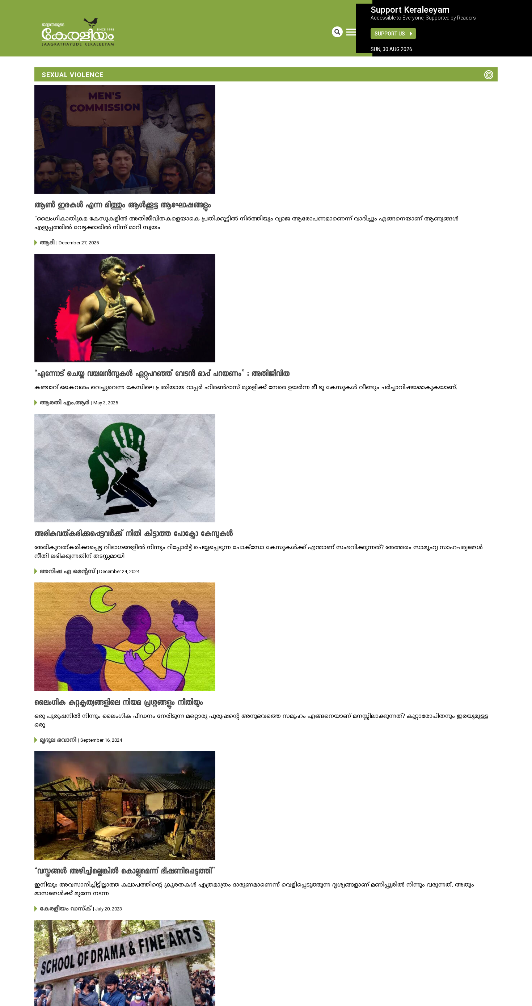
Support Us (390, 34)
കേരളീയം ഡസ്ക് (61, 906)
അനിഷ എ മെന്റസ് (63, 570)
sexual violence (73, 75)
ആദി (46, 242)
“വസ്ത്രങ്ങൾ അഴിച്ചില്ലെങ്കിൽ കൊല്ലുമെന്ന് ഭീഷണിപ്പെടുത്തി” (112, 869)
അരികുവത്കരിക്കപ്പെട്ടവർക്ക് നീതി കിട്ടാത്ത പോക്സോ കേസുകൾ (119, 533)
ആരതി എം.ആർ (59, 402)
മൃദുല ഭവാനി (55, 738)
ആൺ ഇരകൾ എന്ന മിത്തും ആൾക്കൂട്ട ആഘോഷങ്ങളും (110, 205)
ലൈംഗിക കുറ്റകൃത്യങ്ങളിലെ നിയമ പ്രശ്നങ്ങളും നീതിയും (107, 701)
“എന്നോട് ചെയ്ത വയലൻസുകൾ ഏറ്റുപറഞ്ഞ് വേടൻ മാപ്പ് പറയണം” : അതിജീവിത (145, 373)
